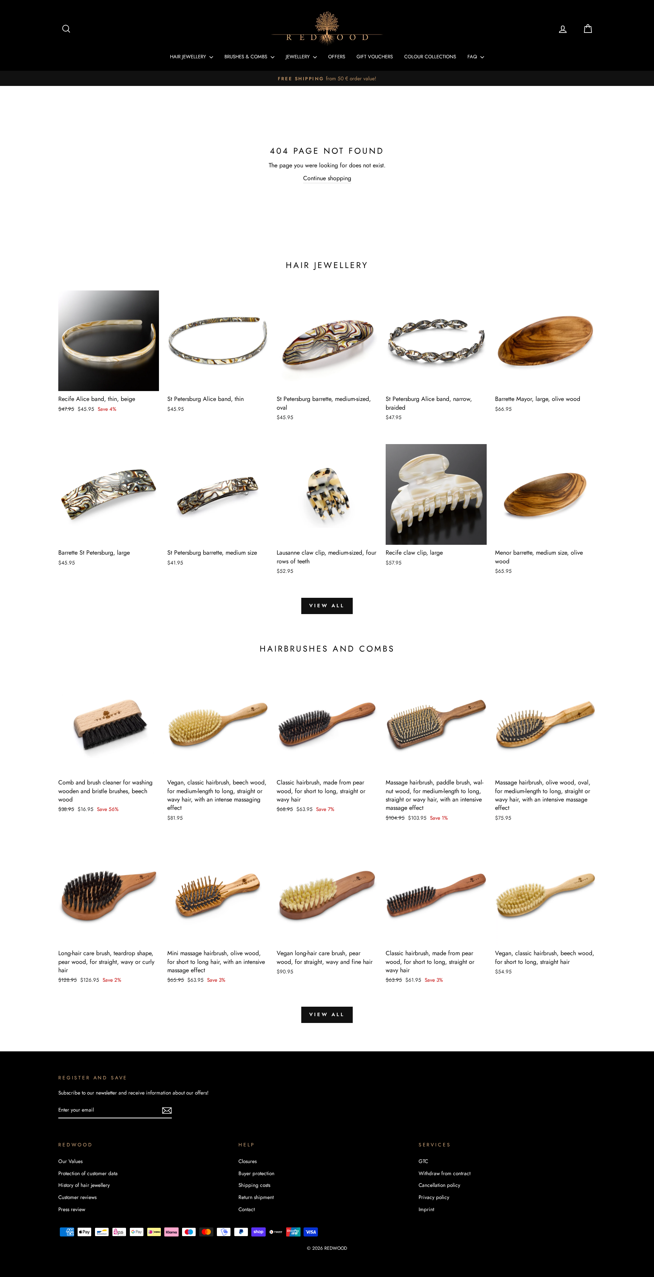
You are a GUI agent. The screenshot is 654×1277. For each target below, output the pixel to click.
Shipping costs (254, 1185)
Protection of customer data (88, 1173)
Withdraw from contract (444, 1173)
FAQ (472, 56)
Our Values (70, 1161)
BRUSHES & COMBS (246, 56)
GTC (423, 1161)
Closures (247, 1161)
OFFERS (336, 56)
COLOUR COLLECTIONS (430, 56)
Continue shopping (327, 178)
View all (326, 605)
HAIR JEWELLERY (188, 56)
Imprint (426, 1209)
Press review (71, 1209)
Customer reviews (77, 1197)
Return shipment (256, 1197)
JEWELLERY (298, 56)
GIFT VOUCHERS (375, 56)
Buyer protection (256, 1173)
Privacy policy (434, 1197)
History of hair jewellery (84, 1185)
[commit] (167, 1110)
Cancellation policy (439, 1185)
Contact (246, 1209)
